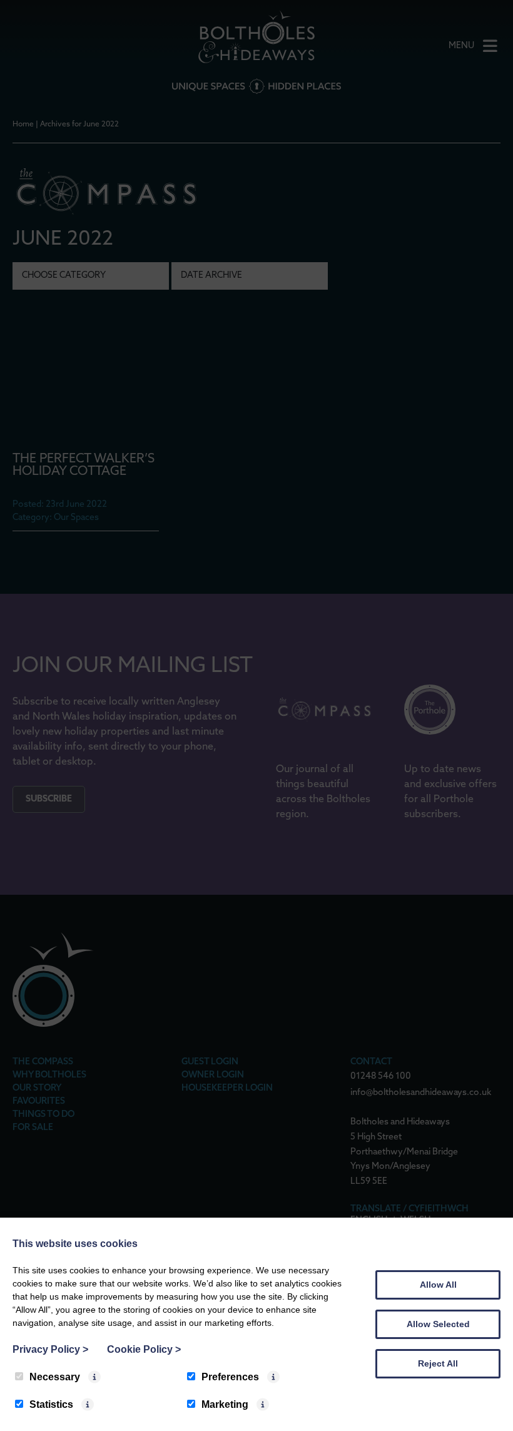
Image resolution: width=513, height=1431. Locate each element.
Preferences (230, 1377)
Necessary (54, 1377)
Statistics (51, 1404)
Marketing (224, 1404)
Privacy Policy (50, 1349)
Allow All (438, 1285)
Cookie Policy (144, 1349)
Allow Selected (438, 1324)
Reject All (438, 1363)
